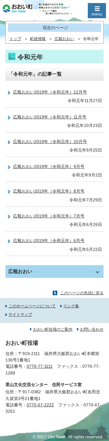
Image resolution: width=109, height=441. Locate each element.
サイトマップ (20, 314)
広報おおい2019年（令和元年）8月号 (48, 191)
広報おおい (64, 39)
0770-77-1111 (40, 366)
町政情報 (38, 39)
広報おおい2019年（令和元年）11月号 (49, 117)
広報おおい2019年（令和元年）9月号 (48, 166)
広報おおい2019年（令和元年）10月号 (50, 141)
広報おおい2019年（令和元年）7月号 (48, 216)
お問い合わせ (92, 329)
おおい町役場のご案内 (52, 329)
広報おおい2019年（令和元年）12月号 (50, 92)
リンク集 (71, 306)
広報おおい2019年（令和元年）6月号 (48, 240)
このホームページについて (32, 306)
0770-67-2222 (40, 404)
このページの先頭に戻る (82, 293)
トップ (15, 39)
